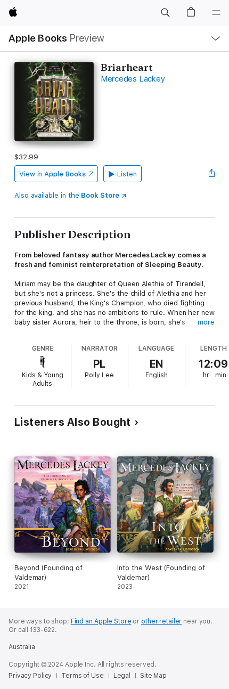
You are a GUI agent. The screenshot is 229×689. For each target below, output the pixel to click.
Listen (127, 174)
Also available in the (66, 195)
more (206, 322)
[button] (165, 13)
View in (52, 174)
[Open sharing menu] (211, 173)
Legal (121, 675)
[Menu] (216, 13)
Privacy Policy (30, 675)
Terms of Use (82, 675)
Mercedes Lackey (133, 79)
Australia (22, 647)
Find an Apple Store (101, 621)
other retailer (161, 621)
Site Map (153, 675)
